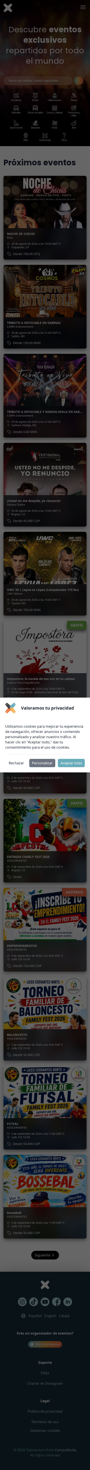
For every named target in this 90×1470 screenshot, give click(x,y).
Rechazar (16, 763)
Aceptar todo (71, 763)
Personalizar (42, 763)
